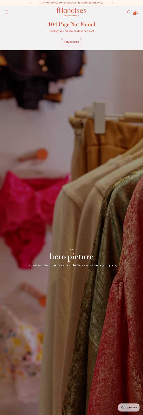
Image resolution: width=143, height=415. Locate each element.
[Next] (112, 3)
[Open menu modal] (6, 11)
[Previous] (30, 3)
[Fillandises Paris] (71, 11)
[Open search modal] (129, 11)
